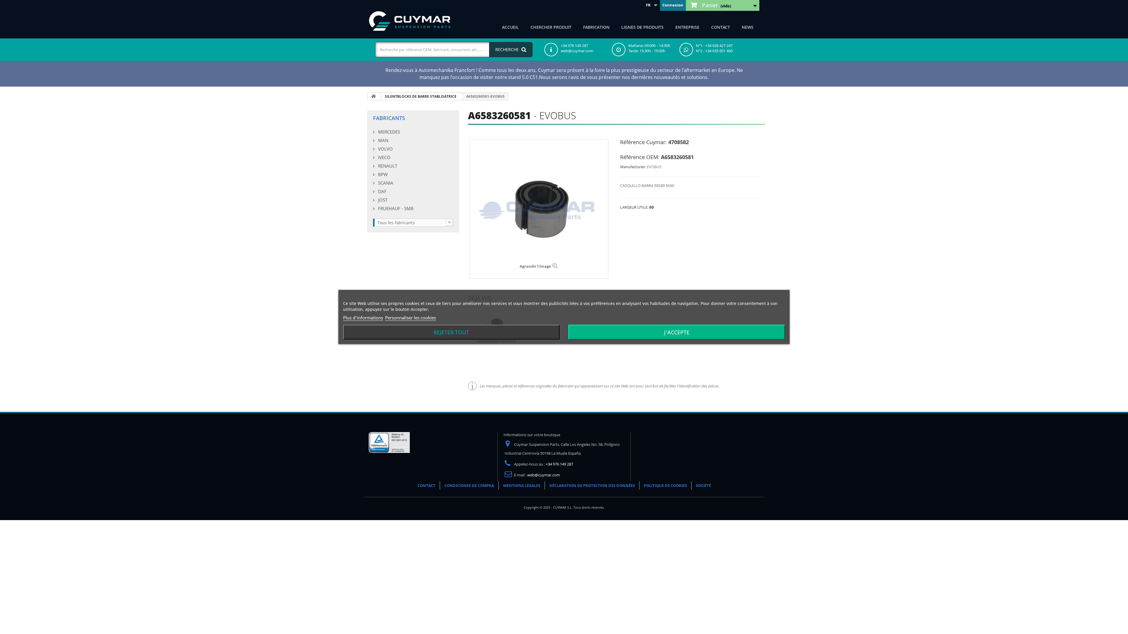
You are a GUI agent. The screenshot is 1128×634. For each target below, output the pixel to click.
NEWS (747, 27)
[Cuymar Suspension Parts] (410, 21)
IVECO (383, 157)
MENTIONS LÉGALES (521, 485)
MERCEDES (388, 132)
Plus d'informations (363, 318)
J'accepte (676, 332)
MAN (382, 140)
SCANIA (385, 183)
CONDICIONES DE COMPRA (469, 485)
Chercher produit (551, 27)
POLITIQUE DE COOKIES (665, 485)
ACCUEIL (510, 27)
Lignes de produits (642, 27)
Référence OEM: (639, 157)
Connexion (672, 5)
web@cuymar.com (543, 475)
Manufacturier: (633, 166)
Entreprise (687, 27)
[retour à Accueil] (373, 96)
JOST (382, 200)
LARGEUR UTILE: (634, 207)
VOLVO (385, 149)
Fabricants (389, 118)
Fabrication (596, 27)
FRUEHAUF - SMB (395, 208)
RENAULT (387, 166)
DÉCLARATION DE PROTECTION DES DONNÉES (592, 485)
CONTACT (720, 27)
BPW (382, 174)
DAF (382, 191)
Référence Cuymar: (643, 142)
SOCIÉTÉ (703, 485)
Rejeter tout (451, 332)
